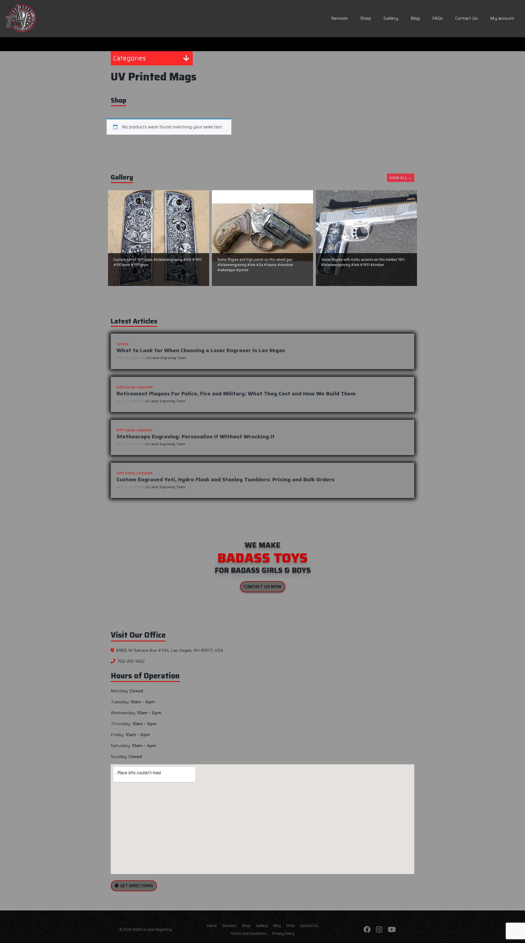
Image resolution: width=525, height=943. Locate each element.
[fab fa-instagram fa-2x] (379, 930)
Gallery (391, 18)
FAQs (437, 18)
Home (212, 925)
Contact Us (466, 18)
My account (502, 18)
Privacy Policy (283, 933)
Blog (415, 18)
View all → (400, 178)
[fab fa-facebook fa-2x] (367, 930)
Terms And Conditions (249, 933)
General (122, 344)
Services (339, 18)
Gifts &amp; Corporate (134, 387)
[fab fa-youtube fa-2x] (392, 930)
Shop (365, 18)
